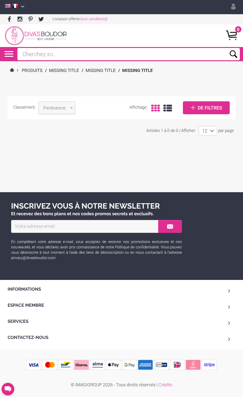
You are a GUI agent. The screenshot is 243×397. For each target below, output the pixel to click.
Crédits (165, 385)
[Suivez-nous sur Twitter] (41, 19)
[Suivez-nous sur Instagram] (19, 19)
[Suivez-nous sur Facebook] (9, 19)
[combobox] (56, 107)
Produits (32, 70)
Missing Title (64, 70)
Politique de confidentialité (137, 247)
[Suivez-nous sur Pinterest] (30, 19)
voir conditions (94, 19)
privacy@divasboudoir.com (33, 258)
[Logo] (36, 35)
